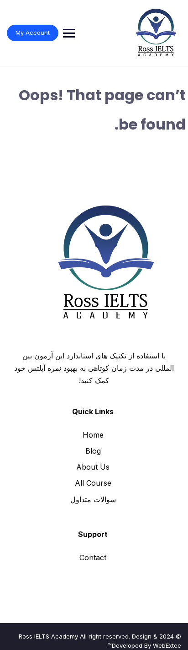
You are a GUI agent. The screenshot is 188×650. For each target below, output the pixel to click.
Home (93, 434)
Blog (93, 450)
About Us (93, 466)
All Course (93, 483)
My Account (33, 32)
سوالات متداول (93, 499)
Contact (92, 557)
